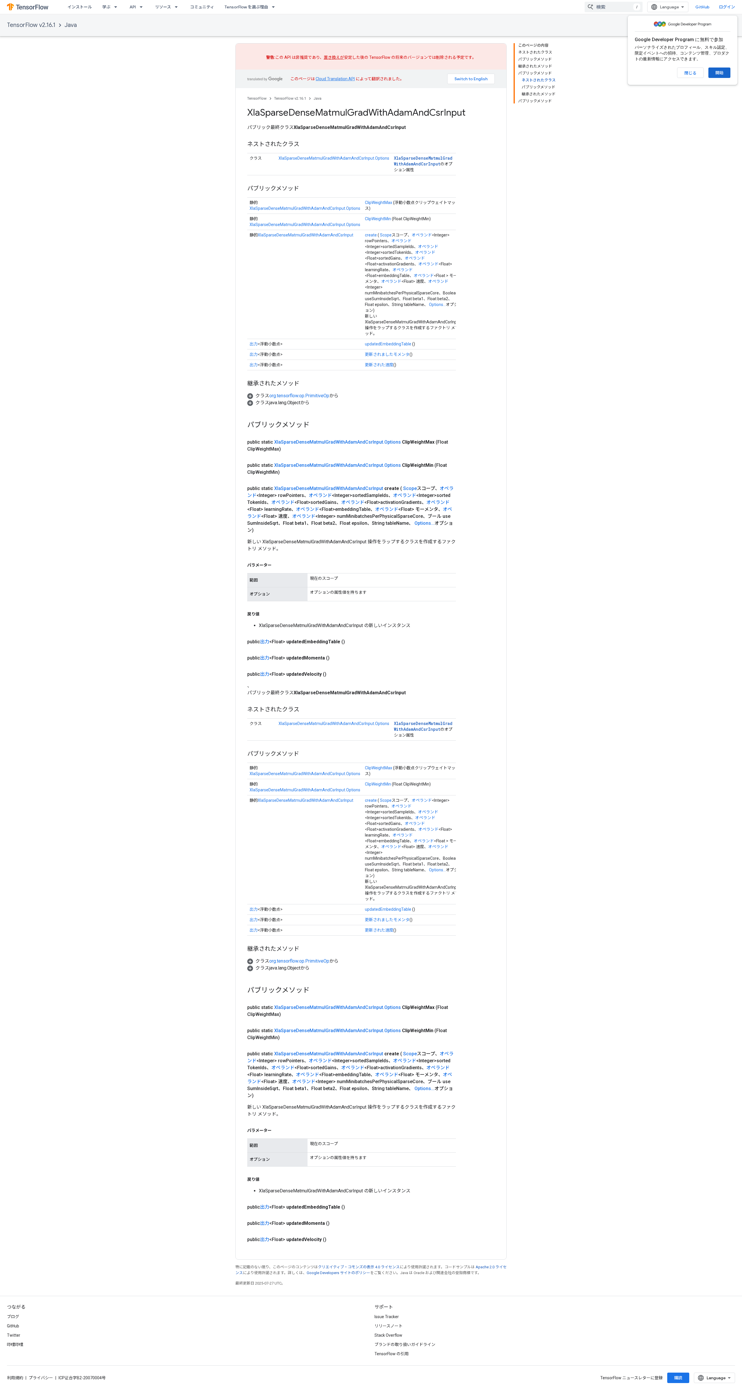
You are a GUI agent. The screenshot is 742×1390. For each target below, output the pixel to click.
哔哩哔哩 (15, 1344)
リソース (163, 7)
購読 (678, 1377)
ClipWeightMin (378, 218)
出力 (254, 344)
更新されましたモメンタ (387, 354)
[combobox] (614, 7)
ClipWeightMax (378, 202)
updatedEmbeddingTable (388, 344)
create (371, 235)
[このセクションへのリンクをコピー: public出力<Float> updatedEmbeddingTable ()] (352, 641)
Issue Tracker (386, 1316)
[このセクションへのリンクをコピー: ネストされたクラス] (305, 144)
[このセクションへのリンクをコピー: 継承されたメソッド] (305, 383)
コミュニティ (202, 7)
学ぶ (106, 7)
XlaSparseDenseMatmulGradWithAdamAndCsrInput (423, 161)
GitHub (702, 7)
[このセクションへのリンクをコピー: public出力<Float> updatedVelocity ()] (333, 674)
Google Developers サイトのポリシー (338, 1273)
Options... (437, 304)
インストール (80, 7)
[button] (293, 395)
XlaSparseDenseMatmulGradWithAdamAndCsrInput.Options (334, 158)
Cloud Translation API (335, 78)
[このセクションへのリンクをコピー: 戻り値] (265, 614)
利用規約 (15, 1378)
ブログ (13, 1316)
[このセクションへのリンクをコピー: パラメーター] (277, 565)
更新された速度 (379, 364)
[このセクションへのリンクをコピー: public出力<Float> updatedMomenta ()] (336, 658)
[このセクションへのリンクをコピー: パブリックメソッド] (305, 188)
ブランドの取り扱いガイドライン (404, 1344)
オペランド (422, 235)
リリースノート (388, 1326)
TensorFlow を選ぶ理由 (246, 7)
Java (71, 25)
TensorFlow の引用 (391, 1353)
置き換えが (334, 57)
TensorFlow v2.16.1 (31, 25)
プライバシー (41, 1378)
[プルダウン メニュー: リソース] (178, 7)
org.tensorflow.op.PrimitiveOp (299, 395)
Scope (386, 235)
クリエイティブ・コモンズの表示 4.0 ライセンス (359, 1267)
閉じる (690, 73)
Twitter (13, 1335)
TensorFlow (257, 98)
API (133, 7)
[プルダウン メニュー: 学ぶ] (117, 7)
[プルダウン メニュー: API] (143, 7)
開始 (719, 72)
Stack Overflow (388, 1335)
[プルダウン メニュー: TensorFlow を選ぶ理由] (275, 7)
